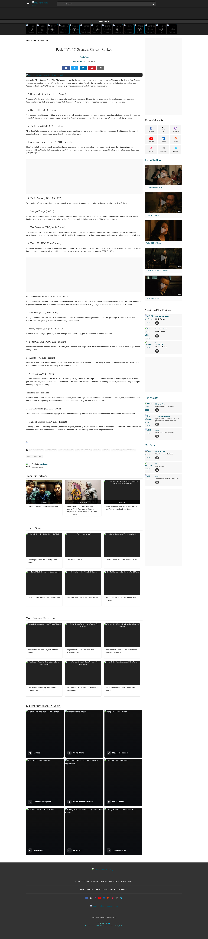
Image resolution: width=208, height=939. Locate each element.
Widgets (175, 151)
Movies (77, 881)
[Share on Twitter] (74, 67)
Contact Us (89, 889)
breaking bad (51, 450)
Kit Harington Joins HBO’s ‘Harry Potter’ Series (43, 561)
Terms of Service (109, 889)
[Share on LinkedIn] (83, 67)
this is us (116, 450)
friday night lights (66, 450)
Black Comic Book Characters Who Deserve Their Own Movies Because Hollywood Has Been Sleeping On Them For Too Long (82, 510)
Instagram (176, 131)
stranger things (129, 450)
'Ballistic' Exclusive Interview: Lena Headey (44, 597)
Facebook (151, 131)
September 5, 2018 (79, 62)
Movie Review (160, 319)
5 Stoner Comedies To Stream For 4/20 (43, 507)
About (82, 889)
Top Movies (151, 398)
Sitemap (98, 889)
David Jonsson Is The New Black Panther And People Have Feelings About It (121, 508)
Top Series (151, 445)
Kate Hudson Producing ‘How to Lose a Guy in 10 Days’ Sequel (43, 689)
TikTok (151, 151)
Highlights (104, 21)
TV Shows (85, 881)
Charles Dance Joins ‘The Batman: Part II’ (121, 560)
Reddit (176, 141)
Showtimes (103, 881)
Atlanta (96, 450)
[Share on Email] (100, 67)
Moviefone (84, 57)
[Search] (152, 4)
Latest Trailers (153, 160)
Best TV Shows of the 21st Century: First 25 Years (121, 598)
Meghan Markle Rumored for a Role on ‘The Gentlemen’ (81, 651)
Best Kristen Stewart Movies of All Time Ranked (120, 689)
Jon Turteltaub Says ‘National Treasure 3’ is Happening (82, 689)
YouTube (151, 141)
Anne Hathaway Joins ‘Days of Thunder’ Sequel (43, 651)
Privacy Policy (122, 889)
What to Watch (114, 881)
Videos (123, 881)
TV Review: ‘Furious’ (74, 560)
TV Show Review (161, 347)
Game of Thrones (37, 450)
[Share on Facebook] (66, 67)
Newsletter (163, 151)
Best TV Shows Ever (40, 40)
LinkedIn (163, 141)
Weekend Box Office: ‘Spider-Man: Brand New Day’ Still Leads (121, 651)
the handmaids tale (83, 450)
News (28, 40)
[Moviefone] (41, 3)
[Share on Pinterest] (92, 67)
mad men (106, 450)
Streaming (94, 881)
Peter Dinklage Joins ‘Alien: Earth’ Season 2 (82, 598)
